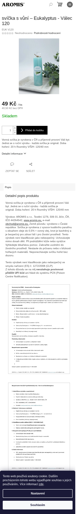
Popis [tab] (8, 187)
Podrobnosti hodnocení (47, 33)
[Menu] (69, 4)
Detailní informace (12, 153)
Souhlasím (37, 505)
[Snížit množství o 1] (15, 132)
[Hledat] (50, 4)
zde (41, 484)
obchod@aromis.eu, (17, 223)
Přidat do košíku (34, 130)
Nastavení (38, 493)
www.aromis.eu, (33, 220)
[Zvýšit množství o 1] (15, 128)
